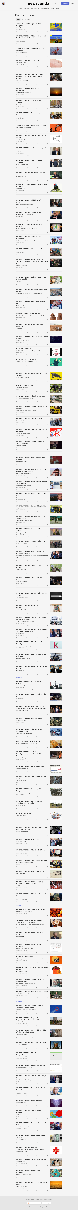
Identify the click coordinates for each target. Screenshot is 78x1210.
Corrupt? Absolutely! (21, 1044)
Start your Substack (35, 1203)
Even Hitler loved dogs (22, 80)
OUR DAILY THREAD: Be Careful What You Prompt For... (32, 594)
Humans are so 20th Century (23, 1174)
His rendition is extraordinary (23, 1127)
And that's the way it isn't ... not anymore (26, 994)
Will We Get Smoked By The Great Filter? (26, 228)
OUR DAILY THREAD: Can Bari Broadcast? (32, 992)
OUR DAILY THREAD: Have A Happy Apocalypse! (28, 1171)
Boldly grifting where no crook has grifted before (29, 852)
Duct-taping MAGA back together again (26, 983)
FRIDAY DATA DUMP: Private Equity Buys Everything (31, 185)
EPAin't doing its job (21, 1139)
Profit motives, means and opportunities (26, 361)
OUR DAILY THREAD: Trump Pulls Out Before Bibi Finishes (30, 213)
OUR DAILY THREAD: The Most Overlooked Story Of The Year (32, 828)
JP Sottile (22, 29)
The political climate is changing (24, 1079)
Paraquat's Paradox (23, 349)
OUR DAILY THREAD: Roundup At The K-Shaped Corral (31, 517)
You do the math (20, 305)
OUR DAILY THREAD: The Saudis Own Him (31, 860)
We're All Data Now (23, 813)
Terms (41, 1199)
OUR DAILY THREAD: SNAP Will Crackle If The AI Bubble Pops (31, 1031)
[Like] (17, 31)
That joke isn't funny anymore (23, 508)
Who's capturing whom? (22, 898)
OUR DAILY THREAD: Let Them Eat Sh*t (31, 1042)
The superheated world (22, 768)
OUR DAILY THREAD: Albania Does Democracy (28, 238)
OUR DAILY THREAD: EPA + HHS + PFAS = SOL (31, 302)
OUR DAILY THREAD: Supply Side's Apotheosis (29, 945)
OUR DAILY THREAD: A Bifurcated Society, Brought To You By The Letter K (32, 754)
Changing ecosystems (21, 52)
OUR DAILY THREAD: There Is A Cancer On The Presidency (31, 618)
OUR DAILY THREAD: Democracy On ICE (30, 1065)
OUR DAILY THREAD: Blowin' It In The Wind (31, 495)
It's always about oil (21, 805)
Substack (31, 1206)
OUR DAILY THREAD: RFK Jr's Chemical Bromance (31, 895)
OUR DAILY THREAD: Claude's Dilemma (30, 396)
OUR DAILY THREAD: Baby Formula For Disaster (30, 458)
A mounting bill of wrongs (23, 658)
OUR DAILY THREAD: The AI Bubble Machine (29, 1112)
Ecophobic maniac (20, 152)
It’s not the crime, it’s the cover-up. (25, 621)
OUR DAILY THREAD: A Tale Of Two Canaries (29, 325)
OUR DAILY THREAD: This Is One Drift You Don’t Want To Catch (31, 37)
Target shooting (20, 698)
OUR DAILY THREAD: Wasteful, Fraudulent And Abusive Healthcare (30, 1148)
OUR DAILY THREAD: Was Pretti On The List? (31, 695)
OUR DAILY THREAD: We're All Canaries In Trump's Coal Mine (31, 631)
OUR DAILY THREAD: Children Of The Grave (30, 201)
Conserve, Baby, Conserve (22, 377)
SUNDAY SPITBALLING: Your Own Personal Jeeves (32, 968)
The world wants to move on (23, 92)
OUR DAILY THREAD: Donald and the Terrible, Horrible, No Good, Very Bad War (32, 261)
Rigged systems (20, 117)
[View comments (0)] (27, 31)
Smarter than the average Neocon (25, 398)
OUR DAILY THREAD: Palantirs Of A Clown (29, 933)
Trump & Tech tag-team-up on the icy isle (26, 743)
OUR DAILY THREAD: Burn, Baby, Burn (30, 766)
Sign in (73, 3)
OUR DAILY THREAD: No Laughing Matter (31, 506)
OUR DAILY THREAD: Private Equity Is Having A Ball (31, 278)
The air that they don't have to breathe (26, 410)
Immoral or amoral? (21, 569)
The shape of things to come (23, 758)
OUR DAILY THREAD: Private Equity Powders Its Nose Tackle (29, 883)
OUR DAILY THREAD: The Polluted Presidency (29, 161)
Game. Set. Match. (20, 686)
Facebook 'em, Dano (21, 1102)
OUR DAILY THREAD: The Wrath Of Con (30, 850)
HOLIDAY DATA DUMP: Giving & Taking (30, 909)
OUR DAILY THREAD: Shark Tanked (29, 249)
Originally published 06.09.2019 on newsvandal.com (30, 924)
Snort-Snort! (19, 885)
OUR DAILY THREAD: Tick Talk (27, 60)
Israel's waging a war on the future (25, 204)
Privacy (37, 1199)
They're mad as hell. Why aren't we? (25, 240)
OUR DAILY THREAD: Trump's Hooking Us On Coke (31, 407)
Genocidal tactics (20, 421)
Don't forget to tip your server (24, 911)
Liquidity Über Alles (21, 139)
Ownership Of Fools (21, 188)
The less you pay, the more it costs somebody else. (29, 293)
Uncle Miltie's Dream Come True (24, 948)
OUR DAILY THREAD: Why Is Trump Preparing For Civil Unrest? (29, 1019)
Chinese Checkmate (21, 633)
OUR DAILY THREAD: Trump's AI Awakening (28, 530)
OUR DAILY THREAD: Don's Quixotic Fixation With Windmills (29, 802)
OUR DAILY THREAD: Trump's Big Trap (30, 541)
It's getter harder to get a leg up (24, 646)
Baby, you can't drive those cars (24, 733)
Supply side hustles (21, 841)
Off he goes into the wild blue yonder (25, 1092)
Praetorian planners (21, 1022)
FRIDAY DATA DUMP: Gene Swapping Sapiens (29, 225)
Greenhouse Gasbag (21, 498)
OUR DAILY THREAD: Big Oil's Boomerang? (27, 89)
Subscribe (65, 3)
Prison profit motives (21, 609)
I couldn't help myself (21, 1034)
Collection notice (48, 1199)
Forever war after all (21, 780)
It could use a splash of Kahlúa (24, 1067)
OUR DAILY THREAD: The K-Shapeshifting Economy (32, 337)
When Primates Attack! (25, 385)
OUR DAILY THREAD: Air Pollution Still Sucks (32, 1183)
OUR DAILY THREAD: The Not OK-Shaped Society (31, 137)
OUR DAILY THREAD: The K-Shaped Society (29, 643)
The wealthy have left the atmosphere (26, 1057)
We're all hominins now (22, 831)
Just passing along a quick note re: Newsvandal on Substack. (31, 959)
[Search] (55, 3)
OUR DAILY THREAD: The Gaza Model (29, 419)
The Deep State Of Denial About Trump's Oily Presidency (29, 921)
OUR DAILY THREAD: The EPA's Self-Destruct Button (30, 730)
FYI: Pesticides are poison (22, 40)
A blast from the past (21, 1186)
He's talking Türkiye (21, 176)
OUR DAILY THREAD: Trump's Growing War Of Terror (32, 1124)
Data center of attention (22, 251)
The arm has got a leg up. (22, 340)
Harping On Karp (20, 936)
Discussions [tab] (27, 19)
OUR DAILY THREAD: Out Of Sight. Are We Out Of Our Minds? (31, 470)
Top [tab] (22, 19)
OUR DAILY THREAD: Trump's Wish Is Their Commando (30, 442)
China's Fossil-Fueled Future (28, 314)
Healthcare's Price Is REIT (27, 359)
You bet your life (20, 670)
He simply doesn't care (22, 164)
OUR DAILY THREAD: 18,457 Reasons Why (31, 1159)
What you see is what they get (24, 473)
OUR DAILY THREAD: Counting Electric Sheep (31, 790)
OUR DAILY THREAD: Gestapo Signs (29, 718)
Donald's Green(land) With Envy (28, 741)
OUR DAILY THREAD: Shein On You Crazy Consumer (31, 290)
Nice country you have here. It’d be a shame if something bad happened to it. (32, 556)
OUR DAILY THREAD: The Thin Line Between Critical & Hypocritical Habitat (29, 76)
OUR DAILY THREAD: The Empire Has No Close (31, 777)
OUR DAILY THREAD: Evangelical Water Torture (31, 1136)
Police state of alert (21, 720)
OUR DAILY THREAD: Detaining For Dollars (29, 606)
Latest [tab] (18, 19)
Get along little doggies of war (24, 520)
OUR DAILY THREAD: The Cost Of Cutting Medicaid (32, 430)
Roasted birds (19, 328)
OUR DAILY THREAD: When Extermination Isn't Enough (31, 482)
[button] (20, 8)
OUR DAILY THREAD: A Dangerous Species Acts (31, 149)
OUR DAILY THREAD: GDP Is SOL (28, 839)
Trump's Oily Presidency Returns (24, 862)
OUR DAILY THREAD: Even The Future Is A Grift (31, 667)
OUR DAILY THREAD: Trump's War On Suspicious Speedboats (29, 1007)
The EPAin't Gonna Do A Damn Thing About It (28, 350)
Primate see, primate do (22, 387)
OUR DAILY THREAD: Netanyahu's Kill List (30, 173)
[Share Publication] (59, 3)
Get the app (46, 1203)
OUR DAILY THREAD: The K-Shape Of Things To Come (29, 1054)
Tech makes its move (21, 971)
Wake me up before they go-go (24, 793)
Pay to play (19, 281)
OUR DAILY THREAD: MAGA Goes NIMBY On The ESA (31, 374)
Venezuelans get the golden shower (25, 104)
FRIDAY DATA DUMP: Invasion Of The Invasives (30, 49)
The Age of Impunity (21, 581)
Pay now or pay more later (23, 433)
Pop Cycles (18, 1114)
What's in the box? (20, 873)
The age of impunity (21, 445)
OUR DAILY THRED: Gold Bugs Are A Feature (29, 102)
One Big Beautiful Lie (21, 1151)
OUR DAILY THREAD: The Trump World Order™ (30, 578)
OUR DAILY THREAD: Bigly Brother (29, 1100)
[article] (39, 27)
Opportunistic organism (22, 710)
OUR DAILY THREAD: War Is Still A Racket (29, 683)
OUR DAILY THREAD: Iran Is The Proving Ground (32, 566)
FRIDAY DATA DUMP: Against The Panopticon (28, 25)
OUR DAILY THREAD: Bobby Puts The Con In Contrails (31, 1089)
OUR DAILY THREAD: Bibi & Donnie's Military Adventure (30, 552)
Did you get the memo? (22, 597)
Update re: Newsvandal (25, 957)
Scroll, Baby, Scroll (20, 1161)
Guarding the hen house (22, 533)
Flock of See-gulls (20, 28)
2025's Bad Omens (21, 815)
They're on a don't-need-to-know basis (26, 1009)
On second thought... (21, 543)
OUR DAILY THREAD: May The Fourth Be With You (31, 655)
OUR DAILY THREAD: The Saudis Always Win (31, 1077)
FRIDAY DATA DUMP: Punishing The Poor (31, 125)
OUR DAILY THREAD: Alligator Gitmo (30, 871)
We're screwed (19, 216)
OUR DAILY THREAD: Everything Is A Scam (30, 114)
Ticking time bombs (21, 62)
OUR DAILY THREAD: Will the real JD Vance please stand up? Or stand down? (31, 707)
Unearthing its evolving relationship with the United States (31, 315)
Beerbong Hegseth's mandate (23, 485)
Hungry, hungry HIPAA (22, 461)
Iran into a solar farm (21, 265)
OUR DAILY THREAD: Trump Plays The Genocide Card (30, 980)
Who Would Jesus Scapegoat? (23, 127)
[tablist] (23, 19)
